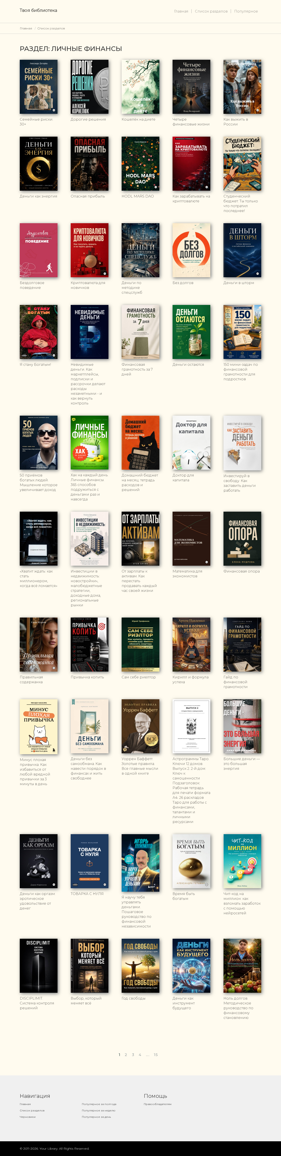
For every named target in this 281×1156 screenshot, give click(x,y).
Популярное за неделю (98, 1110)
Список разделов (211, 11)
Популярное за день (96, 1116)
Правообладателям (157, 1104)
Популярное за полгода (99, 1104)
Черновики (28, 1116)
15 (156, 1055)
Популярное (246, 11)
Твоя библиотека (38, 10)
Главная (181, 11)
